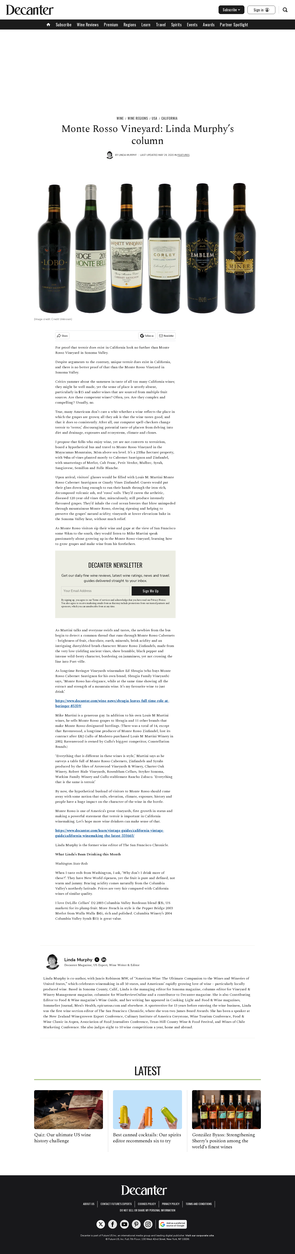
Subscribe (230, 9)
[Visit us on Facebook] (112, 1224)
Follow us (149, 335)
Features (183, 155)
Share (65, 335)
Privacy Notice (158, 600)
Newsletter (169, 335)
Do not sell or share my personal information (147, 1210)
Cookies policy (147, 1204)
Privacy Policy (170, 1204)
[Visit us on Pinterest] (136, 1224)
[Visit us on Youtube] (124, 1224)
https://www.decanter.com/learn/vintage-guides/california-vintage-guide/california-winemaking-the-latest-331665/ (109, 833)
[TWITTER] (98, 959)
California (169, 118)
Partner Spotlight (234, 24)
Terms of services (101, 600)
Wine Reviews (88, 24)
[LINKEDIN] (104, 959)
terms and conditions (199, 1204)
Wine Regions (138, 118)
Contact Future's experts (116, 1204)
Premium (111, 24)
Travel (161, 24)
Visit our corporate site (199, 1235)
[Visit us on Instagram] (148, 1224)
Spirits (176, 24)
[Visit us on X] (100, 1224)
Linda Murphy (128, 155)
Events (192, 24)
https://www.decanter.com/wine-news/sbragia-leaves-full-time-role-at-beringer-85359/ (112, 703)
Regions (130, 24)
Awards (209, 24)
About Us (88, 1204)
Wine (120, 118)
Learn (146, 24)
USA (154, 118)
